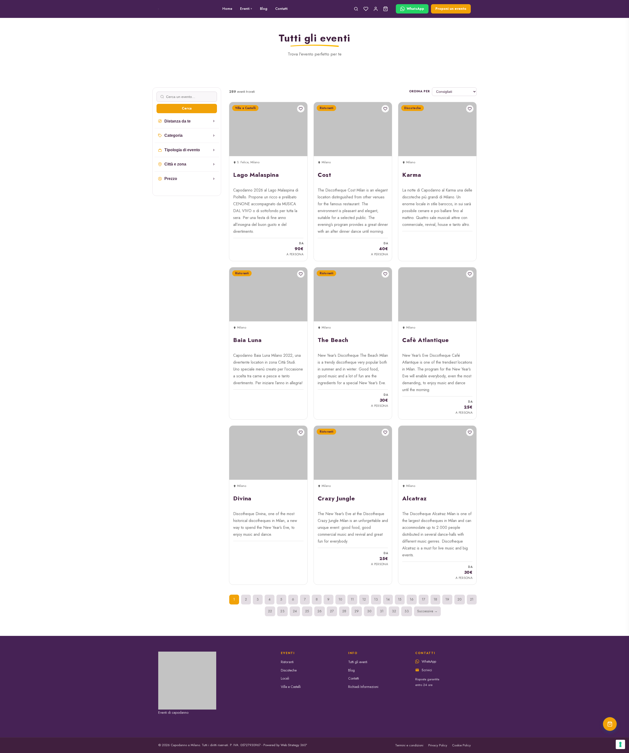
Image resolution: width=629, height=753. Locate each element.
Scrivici (427, 670)
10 (340, 599)
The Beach (333, 340)
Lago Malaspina (256, 174)
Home (227, 8)
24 (295, 611)
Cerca (187, 108)
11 (352, 599)
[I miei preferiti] (365, 8)
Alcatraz (414, 498)
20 (459, 599)
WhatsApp (429, 661)
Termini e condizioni (409, 745)
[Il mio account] (375, 8)
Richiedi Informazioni (363, 686)
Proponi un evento (450, 8)
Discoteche (289, 670)
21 (471, 599)
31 (382, 611)
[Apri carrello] (385, 8)
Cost (324, 174)
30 (369, 611)
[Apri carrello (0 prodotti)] (610, 724)
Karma (411, 174)
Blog (263, 8)
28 (344, 611)
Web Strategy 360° (294, 745)
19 (447, 599)
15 (399, 599)
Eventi (246, 8)
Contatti (281, 8)
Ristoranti (287, 661)
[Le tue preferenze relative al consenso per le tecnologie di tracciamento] (620, 744)
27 (332, 611)
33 (406, 611)
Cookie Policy (461, 745)
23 (282, 611)
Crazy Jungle (336, 498)
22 (270, 611)
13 (376, 599)
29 (357, 611)
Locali (285, 678)
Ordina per (419, 91)
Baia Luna (247, 340)
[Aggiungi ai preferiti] (300, 108)
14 (388, 599)
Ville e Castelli (291, 686)
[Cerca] (356, 8)
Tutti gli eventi (357, 661)
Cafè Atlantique (425, 340)
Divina (242, 498)
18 (435, 599)
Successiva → (427, 611)
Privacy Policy (437, 745)
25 (307, 611)
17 (423, 599)
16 (412, 599)
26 (319, 611)
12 (364, 599)
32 (394, 611)
